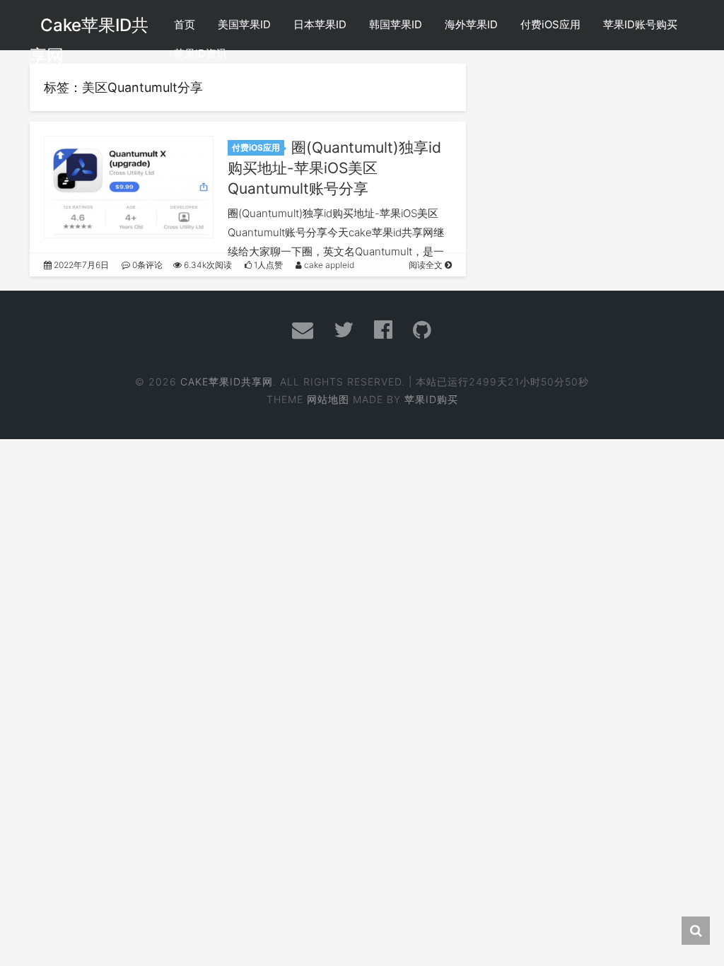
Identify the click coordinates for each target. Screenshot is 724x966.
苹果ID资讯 (200, 53)
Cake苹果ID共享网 (226, 382)
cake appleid (328, 265)
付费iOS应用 (550, 24)
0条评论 (146, 265)
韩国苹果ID (395, 24)
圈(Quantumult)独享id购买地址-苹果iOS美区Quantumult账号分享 (334, 168)
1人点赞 (267, 265)
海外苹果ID (471, 24)
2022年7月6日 (80, 265)
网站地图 (328, 399)
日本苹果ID (319, 24)
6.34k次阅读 (207, 265)
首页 (184, 24)
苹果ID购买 (431, 399)
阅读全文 (427, 265)
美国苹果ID (244, 24)
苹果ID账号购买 (640, 24)
